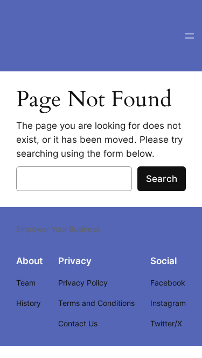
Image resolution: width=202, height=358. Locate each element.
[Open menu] (189, 36)
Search (161, 178)
